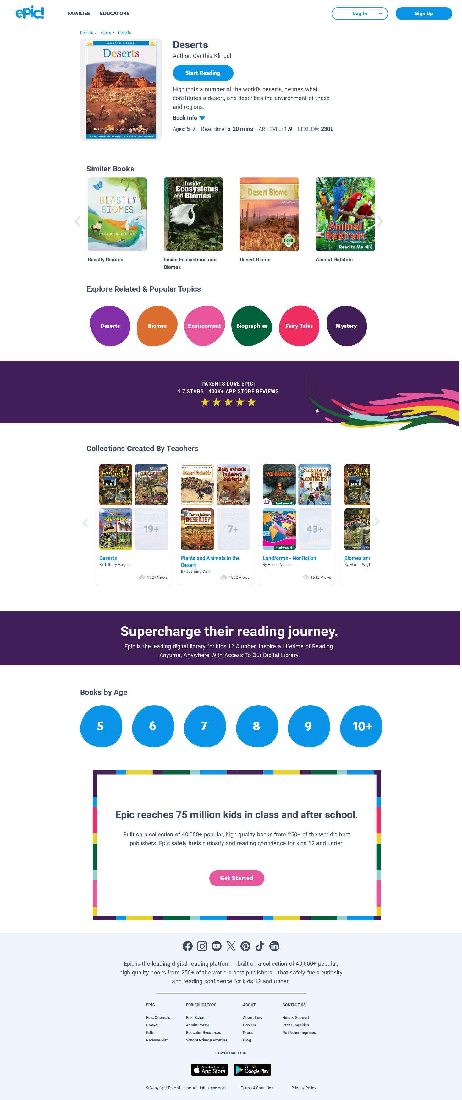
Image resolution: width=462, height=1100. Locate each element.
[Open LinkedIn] (274, 946)
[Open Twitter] (231, 946)
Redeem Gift (157, 1040)
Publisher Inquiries (299, 1032)
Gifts (150, 1032)
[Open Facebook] (188, 946)
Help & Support (296, 1017)
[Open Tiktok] (260, 946)
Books (105, 33)
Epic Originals (158, 1017)
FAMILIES (79, 13)
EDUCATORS (114, 13)
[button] (133, 523)
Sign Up (424, 13)
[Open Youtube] (217, 946)
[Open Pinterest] (245, 946)
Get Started (236, 878)
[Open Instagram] (202, 946)
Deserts (86, 33)
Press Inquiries (296, 1025)
